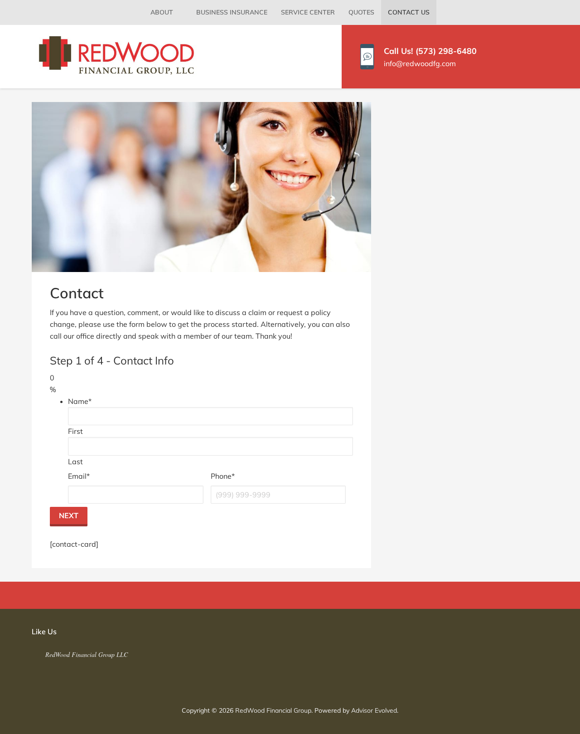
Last (75, 461)
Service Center (308, 12)
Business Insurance (231, 12)
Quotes (361, 12)
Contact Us (409, 12)
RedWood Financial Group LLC (86, 654)
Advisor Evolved (374, 710)
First (75, 431)
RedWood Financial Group (273, 710)
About (161, 12)
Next (68, 515)
